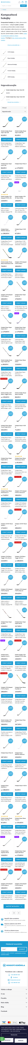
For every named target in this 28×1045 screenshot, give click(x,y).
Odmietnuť (7, 1040)
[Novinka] (7, 842)
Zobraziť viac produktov (13, 102)
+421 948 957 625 (15, 974)
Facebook (15, 977)
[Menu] (26, 2)
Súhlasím (20, 1040)
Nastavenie (14, 1035)
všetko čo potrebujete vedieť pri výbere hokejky (14, 36)
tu (19, 1031)
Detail (7, 139)
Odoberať (22, 949)
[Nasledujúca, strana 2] (14, 913)
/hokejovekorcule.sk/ (15, 980)
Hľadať (23, 5)
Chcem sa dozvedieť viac (13, 45)
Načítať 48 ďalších (13, 906)
